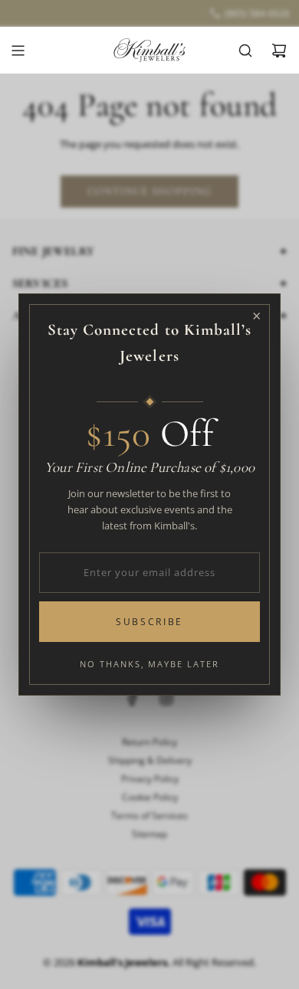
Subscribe (149, 621)
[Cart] (279, 50)
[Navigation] (17, 50)
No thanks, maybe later (150, 664)
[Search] (245, 50)
